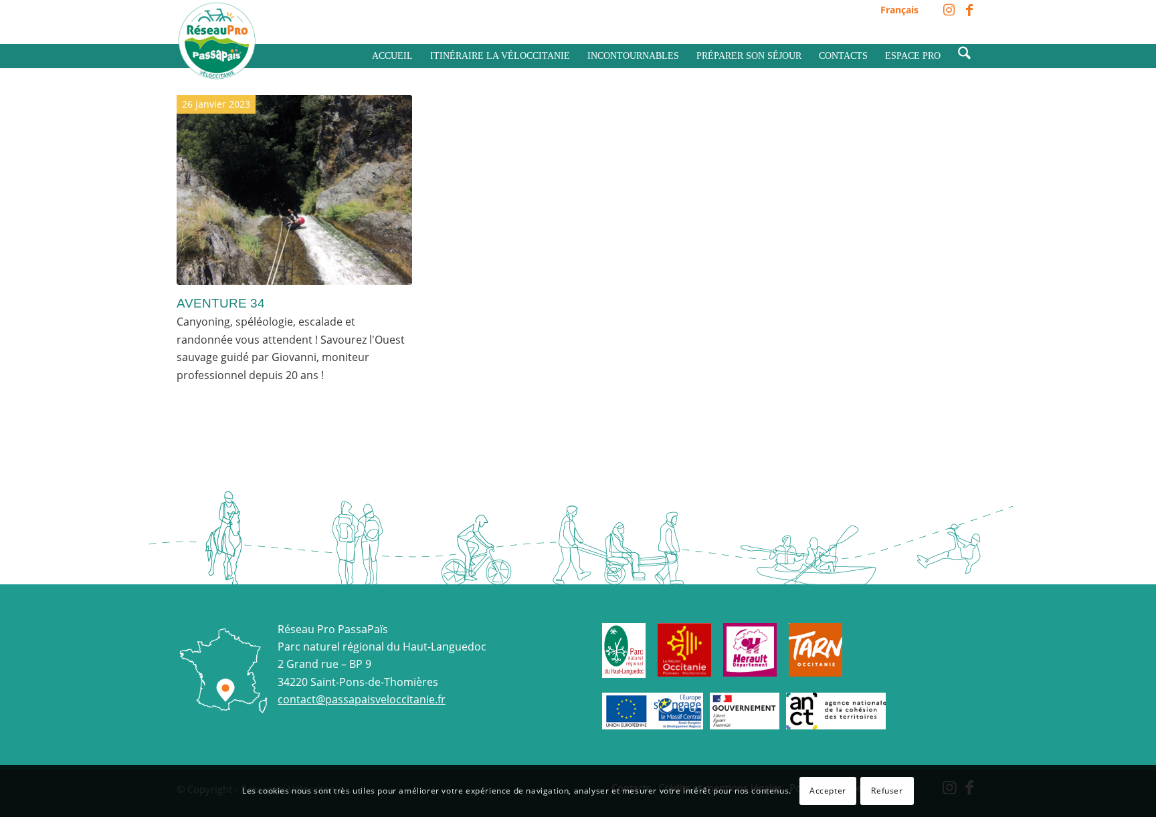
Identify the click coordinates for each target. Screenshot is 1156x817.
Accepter (827, 790)
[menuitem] (896, 10)
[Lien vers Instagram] (949, 10)
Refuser (886, 790)
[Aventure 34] (294, 190)
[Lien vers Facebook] (969, 10)
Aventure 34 (221, 303)
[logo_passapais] (217, 41)
